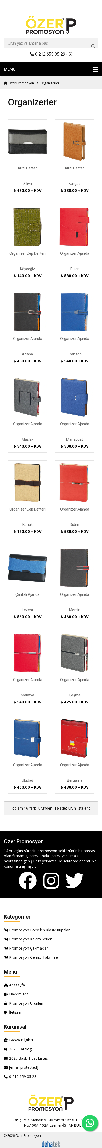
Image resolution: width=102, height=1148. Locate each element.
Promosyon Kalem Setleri (30, 939)
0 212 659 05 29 (49, 54)
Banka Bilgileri (21, 1039)
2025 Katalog (20, 1049)
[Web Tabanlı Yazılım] (51, 1143)
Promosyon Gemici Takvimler (34, 957)
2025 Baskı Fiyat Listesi (29, 1058)
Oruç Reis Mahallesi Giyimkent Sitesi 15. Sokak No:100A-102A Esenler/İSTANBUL (52, 1122)
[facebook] (27, 881)
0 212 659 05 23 (22, 1076)
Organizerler (49, 83)
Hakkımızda (19, 994)
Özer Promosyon (21, 83)
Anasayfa (17, 984)
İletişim (15, 1012)
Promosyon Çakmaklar (28, 948)
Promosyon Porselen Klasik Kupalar (39, 929)
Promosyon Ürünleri (26, 1003)
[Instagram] (51, 881)
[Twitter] (74, 881)
